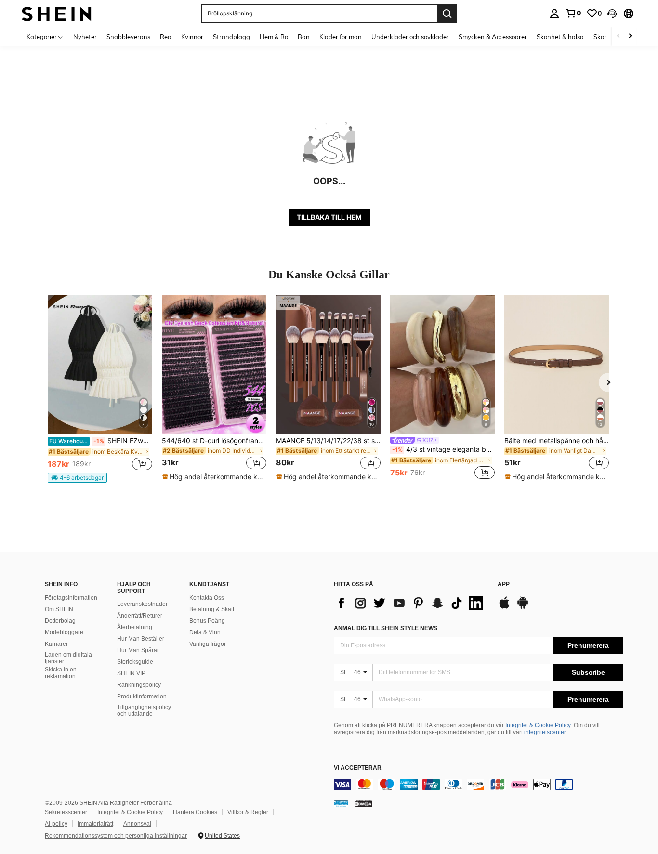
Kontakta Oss (206, 597)
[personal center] (554, 13)
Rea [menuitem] (165, 36)
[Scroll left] (618, 36)
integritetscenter (545, 732)
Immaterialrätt (95, 823)
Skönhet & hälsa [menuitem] (560, 36)
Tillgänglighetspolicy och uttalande (144, 710)
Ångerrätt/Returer (139, 615)
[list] (411, 603)
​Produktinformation (142, 696)
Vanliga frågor (207, 644)
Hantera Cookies (195, 812)
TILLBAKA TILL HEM (329, 217)
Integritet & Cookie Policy (538, 725)
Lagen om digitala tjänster (68, 658)
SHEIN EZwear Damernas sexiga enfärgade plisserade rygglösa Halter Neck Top (100, 441)
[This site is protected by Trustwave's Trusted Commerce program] (341, 803)
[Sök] (447, 13)
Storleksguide (135, 661)
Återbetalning (134, 627)
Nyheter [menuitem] (85, 36)
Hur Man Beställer (140, 638)
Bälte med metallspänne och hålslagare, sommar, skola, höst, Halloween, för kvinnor (556, 441)
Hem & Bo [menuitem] (274, 36)
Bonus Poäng (207, 621)
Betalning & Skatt (211, 609)
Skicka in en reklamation (61, 673)
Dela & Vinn (205, 632)
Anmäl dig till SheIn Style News (385, 628)
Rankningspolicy (139, 685)
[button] (612, 13)
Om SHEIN (59, 609)
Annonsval (137, 823)
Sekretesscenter (66, 812)
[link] (573, 13)
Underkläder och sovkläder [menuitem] (410, 36)
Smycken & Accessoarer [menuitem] (493, 36)
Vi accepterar (358, 768)
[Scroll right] (630, 36)
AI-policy (56, 823)
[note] (77, 478)
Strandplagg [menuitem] (231, 36)
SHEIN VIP (131, 673)
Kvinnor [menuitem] (192, 36)
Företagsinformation (71, 597)
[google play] (522, 607)
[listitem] (100, 389)
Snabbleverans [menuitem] (128, 36)
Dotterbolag (60, 621)
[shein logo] (57, 13)
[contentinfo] (478, 784)
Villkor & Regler (247, 812)
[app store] (504, 607)
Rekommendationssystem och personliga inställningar (116, 835)
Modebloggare (64, 632)
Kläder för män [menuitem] (340, 36)
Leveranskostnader (142, 604)
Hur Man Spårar (138, 650)
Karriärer (56, 644)
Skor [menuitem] (599, 36)
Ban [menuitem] (304, 36)
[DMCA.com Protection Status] (363, 803)
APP (504, 584)
